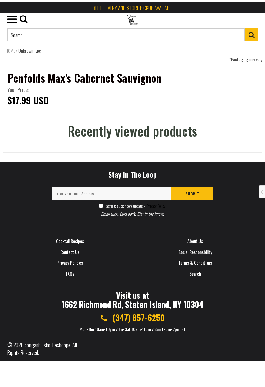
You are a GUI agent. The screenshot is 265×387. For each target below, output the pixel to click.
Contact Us (70, 251)
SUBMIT (192, 193)
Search (195, 273)
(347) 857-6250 (137, 317)
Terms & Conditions (195, 262)
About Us (195, 240)
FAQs (70, 273)
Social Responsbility (195, 251)
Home (10, 50)
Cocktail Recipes (70, 240)
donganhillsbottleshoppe (47, 345)
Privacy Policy (155, 206)
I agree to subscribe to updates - (135, 206)
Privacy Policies (70, 262)
